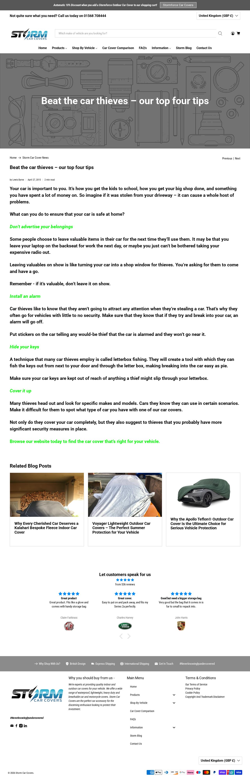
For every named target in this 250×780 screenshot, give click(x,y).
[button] (122, 636)
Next (237, 158)
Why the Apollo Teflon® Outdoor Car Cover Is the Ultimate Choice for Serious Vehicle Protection (202, 523)
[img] (125, 580)
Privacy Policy (192, 688)
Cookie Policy (192, 692)
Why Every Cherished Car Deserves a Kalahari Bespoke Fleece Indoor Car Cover (46, 528)
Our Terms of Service (196, 684)
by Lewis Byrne (17, 179)
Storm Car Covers (24, 772)
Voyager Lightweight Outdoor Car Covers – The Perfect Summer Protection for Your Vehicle (121, 528)
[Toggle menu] (174, 695)
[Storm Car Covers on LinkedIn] (25, 726)
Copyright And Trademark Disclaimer (205, 696)
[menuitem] (42, 48)
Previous (227, 158)
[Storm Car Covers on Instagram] (21, 726)
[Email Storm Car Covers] (12, 726)
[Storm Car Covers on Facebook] (16, 726)
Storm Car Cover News (35, 157)
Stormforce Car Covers (178, 5)
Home (13, 157)
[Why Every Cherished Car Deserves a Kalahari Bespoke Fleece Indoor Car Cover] (47, 495)
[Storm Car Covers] (29, 33)
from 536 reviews (125, 584)
